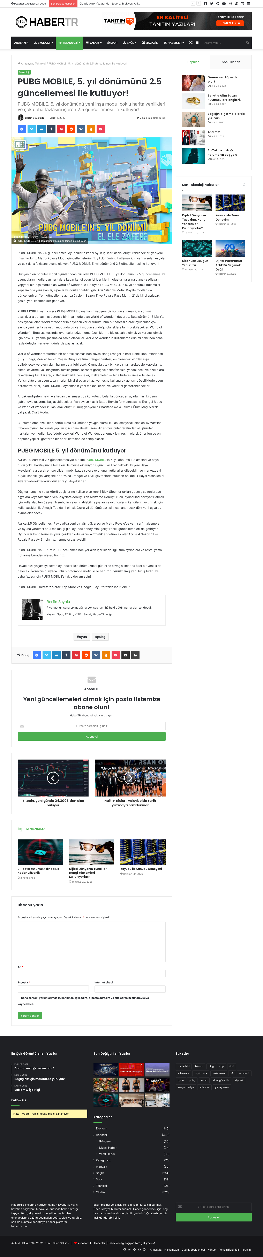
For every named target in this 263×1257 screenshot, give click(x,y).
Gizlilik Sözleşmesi (193, 1249)
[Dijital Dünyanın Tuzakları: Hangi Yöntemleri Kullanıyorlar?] (91, 852)
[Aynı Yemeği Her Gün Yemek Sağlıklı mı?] (105, 1085)
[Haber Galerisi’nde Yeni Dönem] (157, 1070)
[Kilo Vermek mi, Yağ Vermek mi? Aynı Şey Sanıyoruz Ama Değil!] (131, 1085)
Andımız (214, 132)
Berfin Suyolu (33, 117)
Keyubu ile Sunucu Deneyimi (141, 869)
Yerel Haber (107, 1154)
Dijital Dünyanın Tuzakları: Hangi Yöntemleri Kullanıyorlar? (88, 873)
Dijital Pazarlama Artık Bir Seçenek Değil (229, 265)
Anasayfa (21, 42)
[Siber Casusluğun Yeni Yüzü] (197, 248)
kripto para (201, 1073)
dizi (232, 1066)
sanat (204, 1080)
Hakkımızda (171, 1249)
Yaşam (94, 42)
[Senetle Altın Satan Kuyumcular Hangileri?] (193, 101)
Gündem (105, 1141)
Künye (212, 1249)
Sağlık (131, 42)
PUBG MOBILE (96, 460)
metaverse (219, 1073)
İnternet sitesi (104, 982)
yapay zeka (222, 1087)
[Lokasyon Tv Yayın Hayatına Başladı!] (131, 1070)
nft (232, 1073)
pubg (101, 637)
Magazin (151, 42)
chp (221, 1066)
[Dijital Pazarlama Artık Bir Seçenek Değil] (230, 248)
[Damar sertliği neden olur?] (193, 83)
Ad (20, 967)
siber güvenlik (221, 1080)
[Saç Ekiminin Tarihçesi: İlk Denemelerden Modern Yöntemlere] (157, 1100)
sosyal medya (186, 1087)
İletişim (246, 1249)
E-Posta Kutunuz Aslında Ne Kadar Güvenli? (38, 871)
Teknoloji (70, 42)
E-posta (24, 982)
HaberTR (99, 1243)
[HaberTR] (49, 22)
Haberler (174, 42)
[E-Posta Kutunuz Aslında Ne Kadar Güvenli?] (40, 852)
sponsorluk (84, 1243)
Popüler (193, 62)
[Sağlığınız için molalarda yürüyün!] (193, 119)
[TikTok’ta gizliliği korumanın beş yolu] (193, 156)
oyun (83, 637)
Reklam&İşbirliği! (229, 1249)
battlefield (183, 1066)
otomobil (244, 1073)
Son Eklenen (231, 62)
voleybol (204, 1087)
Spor (113, 42)
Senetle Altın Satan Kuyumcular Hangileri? (224, 97)
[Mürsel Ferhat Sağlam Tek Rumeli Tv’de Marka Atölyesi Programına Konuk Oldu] (157, 1085)
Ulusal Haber (108, 1147)
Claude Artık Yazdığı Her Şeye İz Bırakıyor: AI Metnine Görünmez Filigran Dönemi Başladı (136, 3)
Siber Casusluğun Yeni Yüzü (195, 263)
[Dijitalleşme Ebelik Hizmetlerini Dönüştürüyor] (131, 1100)
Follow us (18, 1100)
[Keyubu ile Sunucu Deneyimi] (143, 852)
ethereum (183, 1073)
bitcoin (199, 1066)
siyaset (239, 1080)
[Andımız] (193, 137)
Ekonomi (44, 42)
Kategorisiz (103, 1160)
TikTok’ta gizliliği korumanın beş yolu (222, 152)
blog (211, 1066)
